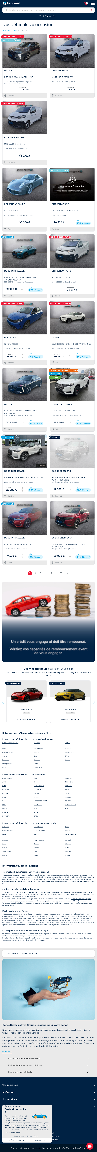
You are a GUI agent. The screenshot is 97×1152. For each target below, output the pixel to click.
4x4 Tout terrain (39, 748)
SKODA (68, 793)
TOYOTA (68, 801)
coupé (4, 883)
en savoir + (7, 1051)
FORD (4, 808)
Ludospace (38, 767)
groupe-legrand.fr (30, 938)
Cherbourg (38, 851)
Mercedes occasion (80, 901)
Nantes (36, 848)
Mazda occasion (18, 897)
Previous (52, 133)
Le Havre (68, 855)
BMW (4, 786)
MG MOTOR (38, 805)
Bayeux (5, 840)
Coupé (36, 764)
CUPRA (5, 793)
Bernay (4, 855)
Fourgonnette (7, 764)
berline (79, 881)
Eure (4, 834)
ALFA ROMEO (7, 778)
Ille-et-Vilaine (38, 827)
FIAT (4, 805)
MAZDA (36, 797)
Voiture (67, 743)
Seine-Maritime (70, 834)
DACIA (4, 797)
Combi (4, 756)
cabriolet (91, 881)
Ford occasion (76, 894)
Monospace (69, 752)
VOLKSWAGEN (70, 805)
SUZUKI (68, 797)
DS (3, 801)
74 (61, 573)
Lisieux (4, 848)
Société (67, 760)
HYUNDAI (6, 816)
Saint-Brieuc (6, 851)
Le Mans (68, 851)
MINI (35, 808)
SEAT (67, 789)
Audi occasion (68, 901)
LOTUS (36, 793)
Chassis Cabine (7, 752)
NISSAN (36, 812)
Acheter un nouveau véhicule (22, 953)
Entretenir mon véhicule (20, 1072)
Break (36, 756)
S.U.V (67, 756)
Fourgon (5, 760)
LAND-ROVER (39, 786)
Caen (4, 844)
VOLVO (67, 808)
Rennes (36, 844)
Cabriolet (37, 760)
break (85, 881)
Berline (36, 752)
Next (92, 133)
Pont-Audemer (39, 840)
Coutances (37, 855)
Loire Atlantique (39, 831)
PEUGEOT (68, 778)
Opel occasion (7, 897)
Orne (67, 827)
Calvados (5, 827)
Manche (36, 834)
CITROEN (5, 789)
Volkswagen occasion (10, 903)
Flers (67, 848)
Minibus (68, 748)
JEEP (35, 778)
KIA (35, 782)
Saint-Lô (68, 840)
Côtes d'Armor (7, 831)
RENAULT (68, 786)
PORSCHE (69, 782)
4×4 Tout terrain (71, 881)
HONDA (5, 812)
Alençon (68, 844)
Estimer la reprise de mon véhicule (25, 1065)
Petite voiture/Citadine (10, 743)
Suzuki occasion (31, 897)
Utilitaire (37, 743)
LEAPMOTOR (38, 789)
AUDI (4, 782)
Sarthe (67, 831)
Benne (4, 748)
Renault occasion (77, 899)
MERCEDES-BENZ (40, 801)
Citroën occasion (88, 894)
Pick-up (5, 767)
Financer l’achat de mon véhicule (24, 1058)
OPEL (36, 816)
